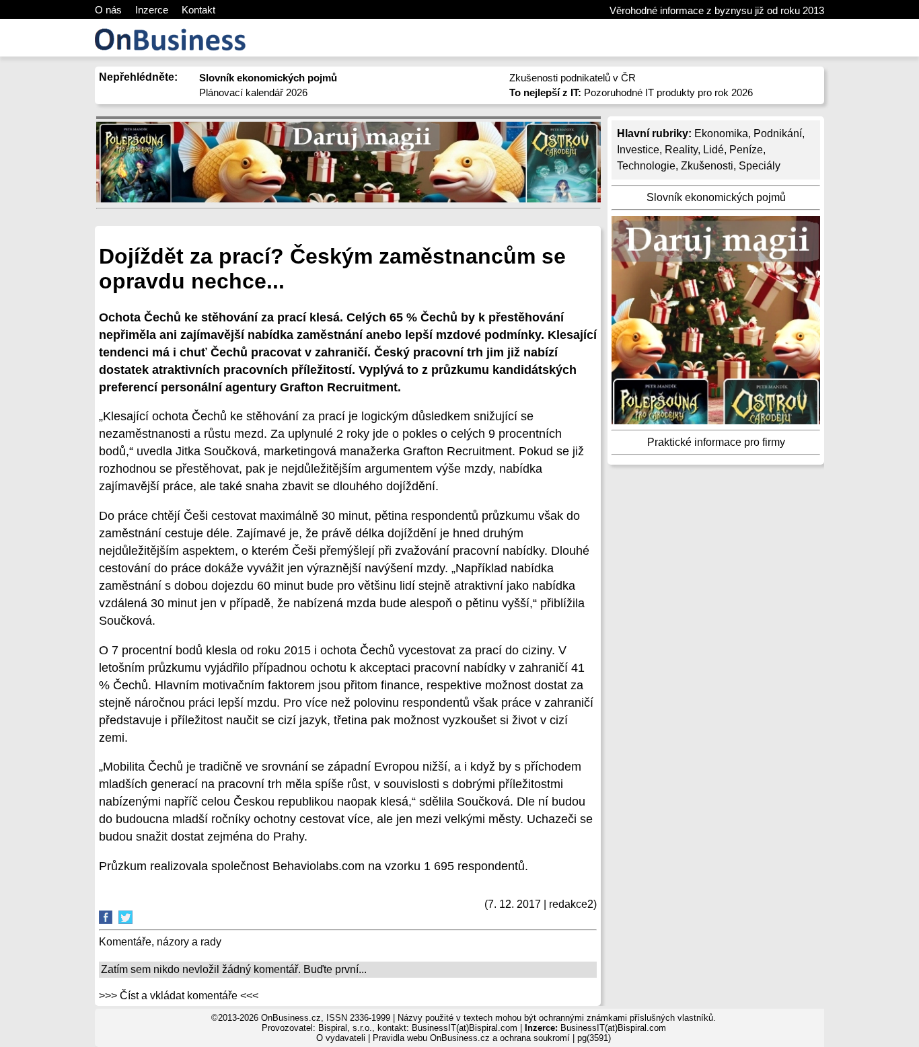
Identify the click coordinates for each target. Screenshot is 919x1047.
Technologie (646, 165)
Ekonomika (721, 133)
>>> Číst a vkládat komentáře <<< (178, 995)
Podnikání (777, 133)
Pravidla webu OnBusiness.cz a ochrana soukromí (471, 1038)
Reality (681, 149)
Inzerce (151, 9)
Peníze (746, 149)
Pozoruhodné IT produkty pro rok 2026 (631, 92)
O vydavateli (340, 1038)
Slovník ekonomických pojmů (716, 197)
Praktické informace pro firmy (716, 442)
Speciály (759, 165)
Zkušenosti (707, 165)
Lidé (713, 149)
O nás (108, 9)
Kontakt (198, 9)
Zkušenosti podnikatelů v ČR (572, 77)
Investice (638, 149)
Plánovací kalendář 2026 (253, 92)
